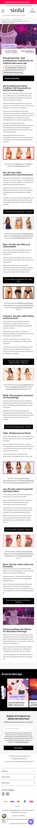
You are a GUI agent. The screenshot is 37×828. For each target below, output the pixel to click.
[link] (3, 19)
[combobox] (17, 15)
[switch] (4, 821)
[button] (35, 2)
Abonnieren (18, 748)
